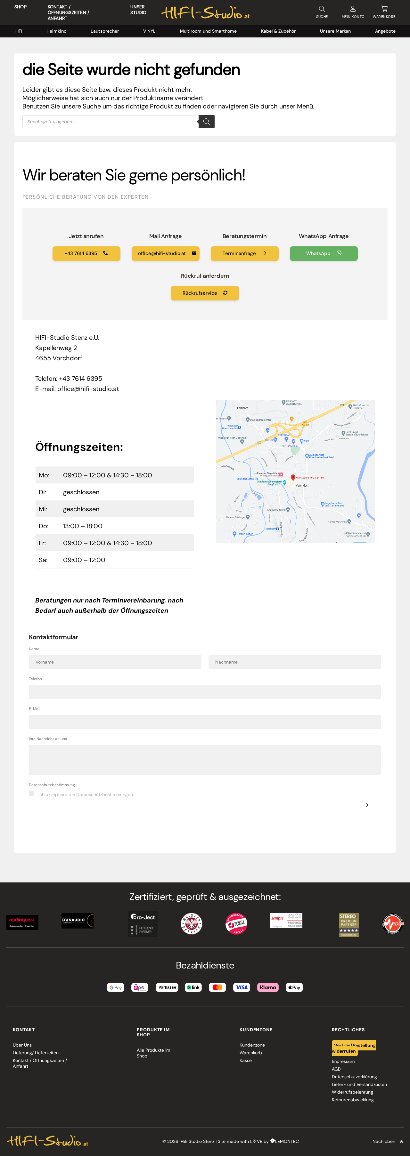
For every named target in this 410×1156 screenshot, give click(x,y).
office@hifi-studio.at (162, 253)
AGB (336, 1069)
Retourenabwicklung (353, 1100)
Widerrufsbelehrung (352, 1092)
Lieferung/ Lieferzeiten (36, 1053)
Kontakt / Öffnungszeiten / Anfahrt (68, 12)
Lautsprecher (105, 31)
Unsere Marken (335, 31)
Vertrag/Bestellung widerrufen (354, 1048)
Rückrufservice (200, 293)
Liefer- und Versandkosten (359, 1084)
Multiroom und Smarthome (208, 31)
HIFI (18, 31)
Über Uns (22, 1045)
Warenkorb (251, 1053)
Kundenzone (252, 1045)
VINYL (149, 31)
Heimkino (56, 31)
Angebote (385, 31)
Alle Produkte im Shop (153, 1053)
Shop (20, 7)
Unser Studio (138, 9)
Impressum (343, 1061)
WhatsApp (319, 253)
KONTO (353, 16)
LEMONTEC (287, 1141)
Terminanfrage (240, 253)
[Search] (207, 121)
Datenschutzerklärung (354, 1077)
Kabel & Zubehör (278, 31)
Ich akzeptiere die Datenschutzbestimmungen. (86, 794)
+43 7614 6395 (81, 253)
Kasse (246, 1060)
